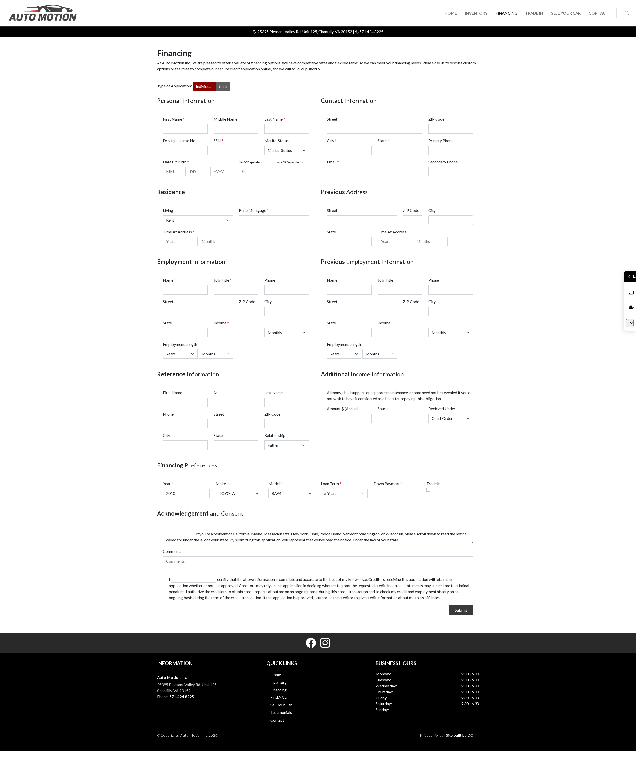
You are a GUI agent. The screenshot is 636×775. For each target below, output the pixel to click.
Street (333, 119)
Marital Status (276, 140)
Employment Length (180, 344)
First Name (174, 119)
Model (274, 483)
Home (275, 674)
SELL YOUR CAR (566, 13)
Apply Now (630, 293)
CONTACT (598, 13)
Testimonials (281, 712)
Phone (269, 280)
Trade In (433, 483)
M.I (217, 392)
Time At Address (177, 231)
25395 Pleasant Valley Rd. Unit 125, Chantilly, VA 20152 (305, 31)
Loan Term (330, 483)
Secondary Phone (443, 161)
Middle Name (225, 119)
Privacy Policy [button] (431, 735)
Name (169, 280)
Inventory (278, 682)
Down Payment (387, 483)
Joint (223, 86)
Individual (204, 86)
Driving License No (180, 140)
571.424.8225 (371, 31)
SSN (218, 140)
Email (333, 161)
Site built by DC (459, 735)
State (383, 140)
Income (220, 322)
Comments (172, 551)
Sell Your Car (281, 704)
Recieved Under (441, 408)
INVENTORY (476, 13)
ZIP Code (437, 119)
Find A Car (279, 697)
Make (221, 483)
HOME (450, 13)
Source (383, 408)
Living (168, 210)
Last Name (274, 119)
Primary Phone (442, 140)
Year (167, 483)
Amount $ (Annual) (343, 408)
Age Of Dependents (290, 162)
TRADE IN (534, 13)
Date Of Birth (176, 161)
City (332, 140)
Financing (278, 689)
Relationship (274, 435)
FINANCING (506, 13)
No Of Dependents (251, 162)
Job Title (223, 280)
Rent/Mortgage (252, 210)
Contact (277, 720)
